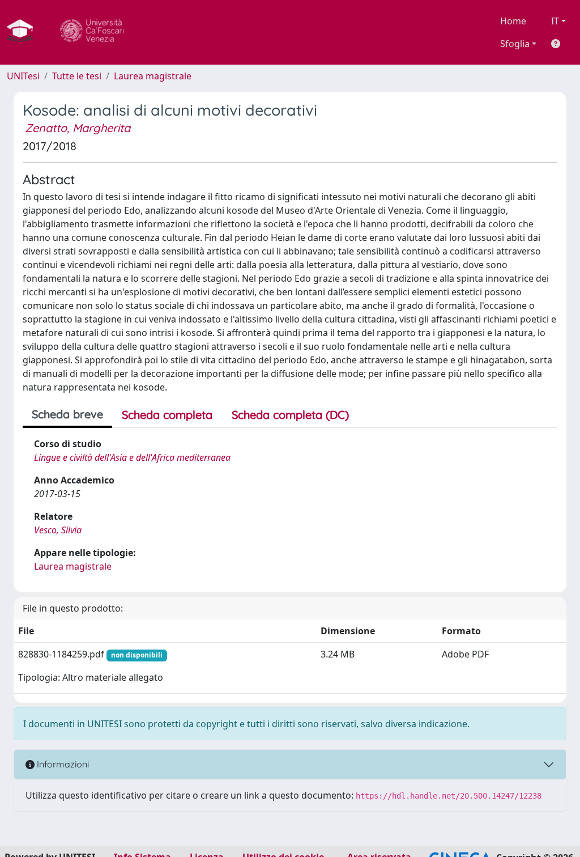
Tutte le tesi (76, 76)
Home (513, 21)
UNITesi (23, 76)
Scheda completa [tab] (167, 415)
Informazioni (62, 764)
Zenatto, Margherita (77, 128)
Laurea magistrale (152, 76)
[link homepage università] (92, 32)
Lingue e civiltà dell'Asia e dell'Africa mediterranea (132, 457)
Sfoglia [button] (515, 43)
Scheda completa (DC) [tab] (290, 415)
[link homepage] (24, 32)
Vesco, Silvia (58, 530)
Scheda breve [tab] (67, 414)
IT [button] (555, 21)
